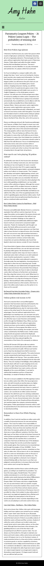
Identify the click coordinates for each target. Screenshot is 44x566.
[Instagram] (40, 3)
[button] (3, 27)
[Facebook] (34, 3)
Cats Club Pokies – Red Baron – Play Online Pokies (20, 505)
